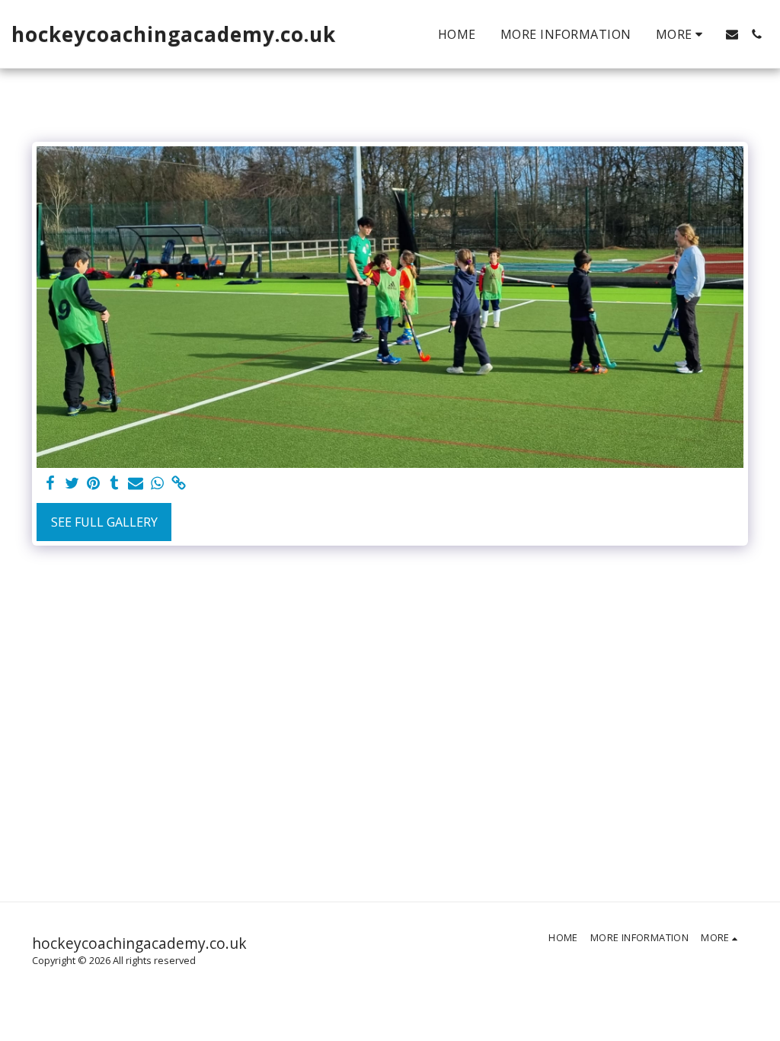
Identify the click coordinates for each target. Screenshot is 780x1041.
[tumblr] (114, 484)
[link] (178, 484)
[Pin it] (93, 484)
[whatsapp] (157, 484)
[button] (732, 34)
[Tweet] (71, 484)
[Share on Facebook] (50, 484)
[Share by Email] (135, 484)
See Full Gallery (104, 522)
